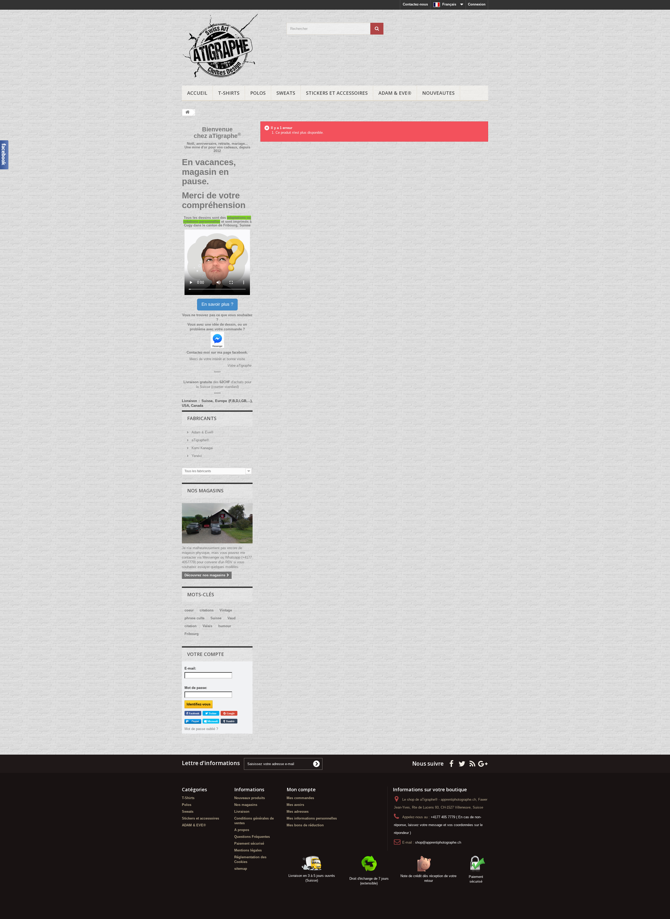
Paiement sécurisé (249, 843)
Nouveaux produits (249, 798)
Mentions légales (248, 850)
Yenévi (196, 456)
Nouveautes (438, 93)
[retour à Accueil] (187, 112)
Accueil (197, 93)
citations (207, 610)
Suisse (215, 618)
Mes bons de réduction (305, 825)
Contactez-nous (415, 4)
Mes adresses (298, 812)
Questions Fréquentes (252, 837)
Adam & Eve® (202, 432)
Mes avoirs (295, 805)
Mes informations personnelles (312, 818)
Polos (258, 93)
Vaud (231, 618)
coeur (189, 610)
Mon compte (301, 789)
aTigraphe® (200, 440)
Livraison (241, 812)
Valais (207, 626)
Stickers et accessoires (337, 93)
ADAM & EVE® (394, 93)
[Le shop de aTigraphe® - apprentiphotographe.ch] (230, 46)
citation (191, 626)
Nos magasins (205, 490)
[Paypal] (193, 721)
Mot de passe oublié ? (201, 729)
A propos (241, 830)
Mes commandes (300, 798)
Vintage (226, 610)
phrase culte (194, 618)
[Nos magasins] (217, 523)
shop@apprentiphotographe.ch (438, 842)
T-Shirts (228, 93)
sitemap (240, 869)
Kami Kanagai (202, 448)
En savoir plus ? (217, 304)
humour (224, 626)
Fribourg (192, 634)
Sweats (285, 93)
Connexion (476, 4)
